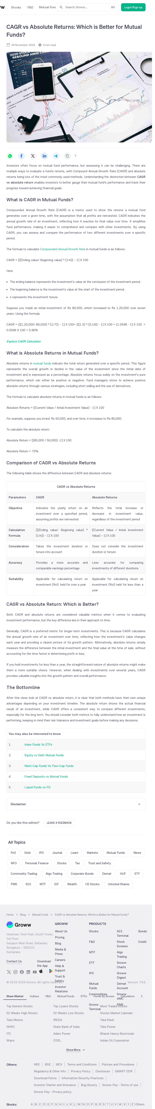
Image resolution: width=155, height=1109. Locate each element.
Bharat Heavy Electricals (117, 1033)
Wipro (10, 1040)
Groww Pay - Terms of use (120, 1085)
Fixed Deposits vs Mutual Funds (46, 776)
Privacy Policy (80, 1071)
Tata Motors (14, 1020)
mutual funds (42, 363)
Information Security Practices (83, 1078)
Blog (58, 943)
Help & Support (60, 968)
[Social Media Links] (8, 972)
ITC (8, 1033)
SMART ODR (123, 1071)
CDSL (57, 1040)
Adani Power (61, 1033)
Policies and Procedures (118, 1064)
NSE (37, 1064)
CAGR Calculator (29, 341)
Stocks (93, 931)
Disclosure (102, 1071)
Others (140, 1104)
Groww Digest (121, 975)
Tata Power (108, 1027)
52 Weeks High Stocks (22, 1013)
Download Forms (45, 1078)
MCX (59, 1064)
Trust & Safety (60, 978)
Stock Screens (122, 944)
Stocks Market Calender (116, 1013)
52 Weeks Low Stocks (68, 1013)
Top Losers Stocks (66, 1006)
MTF (92, 952)
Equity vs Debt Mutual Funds (44, 755)
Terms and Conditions (82, 1064)
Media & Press (60, 951)
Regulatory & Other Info (50, 1071)
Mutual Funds (93, 985)
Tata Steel (107, 1020)
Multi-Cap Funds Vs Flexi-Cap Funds (49, 766)
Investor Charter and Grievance (55, 1085)
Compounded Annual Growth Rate (62, 249)
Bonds (142, 931)
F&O (92, 942)
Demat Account (122, 985)
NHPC (10, 1027)
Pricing (59, 937)
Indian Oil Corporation (114, 1040)
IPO (91, 973)
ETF (91, 963)
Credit (142, 942)
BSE (48, 1064)
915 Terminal (123, 933)
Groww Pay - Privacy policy (52, 1092)
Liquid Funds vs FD (37, 787)
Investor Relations (61, 989)
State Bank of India (66, 1027)
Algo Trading (122, 954)
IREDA (57, 1020)
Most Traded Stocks (113, 1006)
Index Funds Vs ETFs (38, 744)
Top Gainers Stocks (19, 1006)
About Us (61, 931)
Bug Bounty (89, 1085)
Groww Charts (121, 965)
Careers (60, 960)
